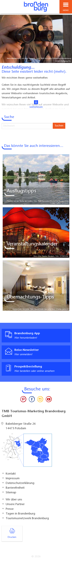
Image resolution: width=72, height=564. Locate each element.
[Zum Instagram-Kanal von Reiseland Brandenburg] (40, 400)
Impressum (13, 478)
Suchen (59, 125)
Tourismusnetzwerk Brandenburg (27, 518)
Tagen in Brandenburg (20, 513)
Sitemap (11, 492)
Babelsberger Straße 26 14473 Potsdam (21, 426)
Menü (66, 10)
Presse (10, 509)
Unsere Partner (15, 504)
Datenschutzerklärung (20, 483)
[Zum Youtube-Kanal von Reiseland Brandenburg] (48, 400)
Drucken (12, 537)
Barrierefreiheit (15, 487)
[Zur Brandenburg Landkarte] (27, 451)
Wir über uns (14, 499)
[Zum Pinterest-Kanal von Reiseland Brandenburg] (23, 400)
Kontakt (11, 473)
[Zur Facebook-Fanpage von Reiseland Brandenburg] (32, 400)
